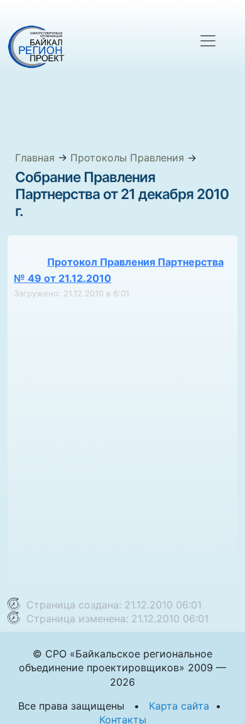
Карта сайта (179, 706)
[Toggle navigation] (208, 41)
